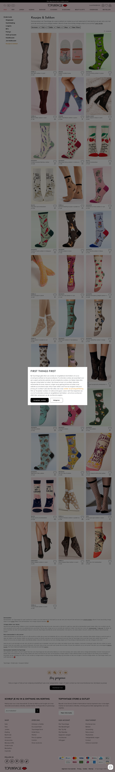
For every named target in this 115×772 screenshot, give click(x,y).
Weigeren (56, 400)
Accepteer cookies (39, 400)
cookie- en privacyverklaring (73, 389)
